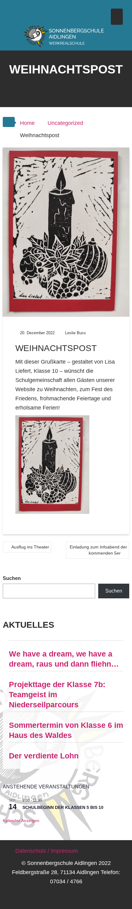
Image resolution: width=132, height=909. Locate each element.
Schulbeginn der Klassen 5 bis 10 (62, 807)
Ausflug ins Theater (30, 546)
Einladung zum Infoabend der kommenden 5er (98, 550)
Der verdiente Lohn (44, 755)
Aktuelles (28, 625)
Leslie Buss (75, 333)
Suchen (12, 578)
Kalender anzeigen (21, 820)
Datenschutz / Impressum (46, 851)
